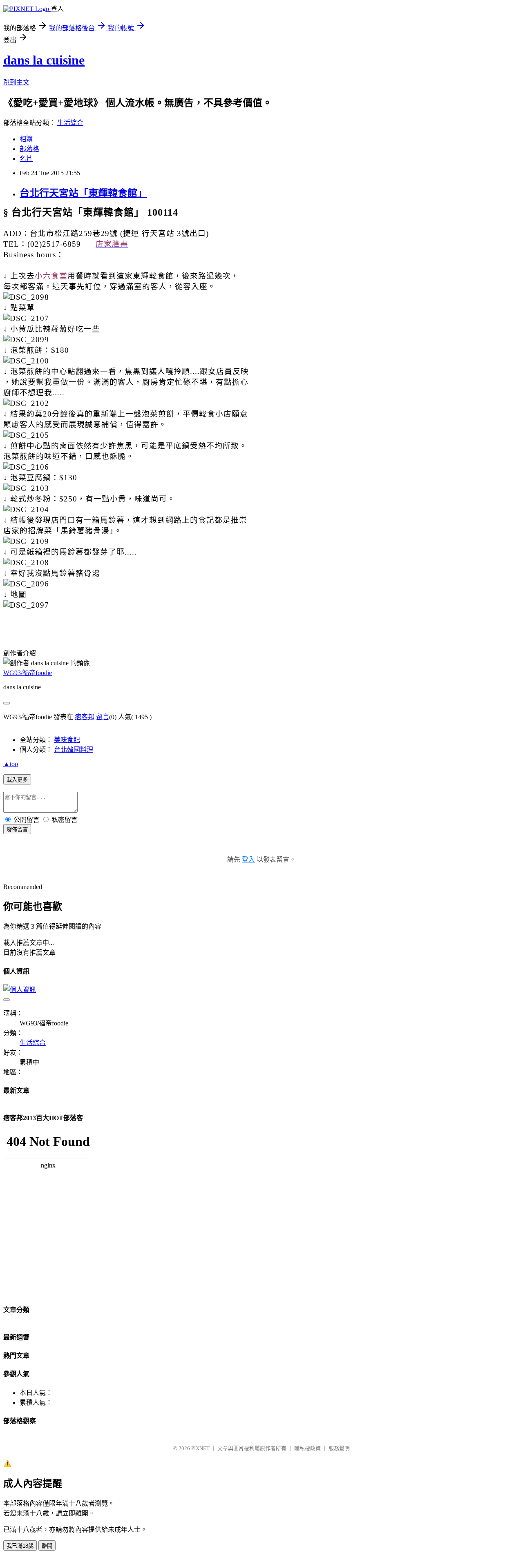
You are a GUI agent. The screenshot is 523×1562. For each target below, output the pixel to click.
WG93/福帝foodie (27, 672)
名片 (26, 158)
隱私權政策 (307, 1448)
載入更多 (17, 780)
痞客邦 (84, 716)
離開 (47, 1546)
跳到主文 (16, 82)
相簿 (26, 139)
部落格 (29, 148)
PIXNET (200, 1448)
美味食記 (67, 739)
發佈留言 (17, 830)
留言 (102, 716)
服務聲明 (339, 1448)
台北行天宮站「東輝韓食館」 (83, 193)
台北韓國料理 (73, 749)
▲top (10, 763)
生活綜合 (70, 122)
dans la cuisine (44, 60)
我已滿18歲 (20, 1546)
